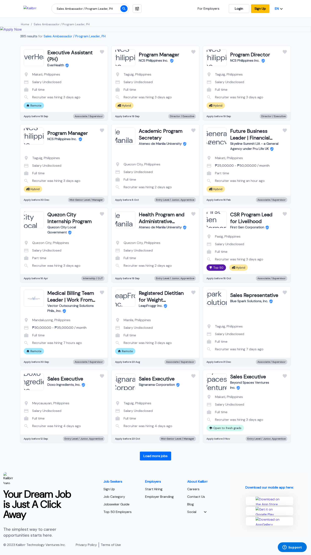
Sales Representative (254, 295)
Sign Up (260, 8)
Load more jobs (155, 456)
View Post (47, 96)
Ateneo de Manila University (160, 143)
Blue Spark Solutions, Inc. (249, 301)
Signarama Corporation (157, 384)
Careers (193, 489)
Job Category (114, 496)
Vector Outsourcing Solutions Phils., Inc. (70, 308)
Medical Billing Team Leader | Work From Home (70, 300)
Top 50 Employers (117, 512)
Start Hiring (153, 489)
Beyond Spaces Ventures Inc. (249, 385)
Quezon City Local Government (61, 229)
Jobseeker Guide (116, 504)
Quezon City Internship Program (69, 218)
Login (239, 8)
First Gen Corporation (247, 227)
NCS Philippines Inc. (154, 60)
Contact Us (196, 496)
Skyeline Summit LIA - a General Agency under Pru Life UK (254, 146)
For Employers (208, 8)
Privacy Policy (86, 545)
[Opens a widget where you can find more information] (292, 547)
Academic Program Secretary (160, 134)
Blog (190, 504)
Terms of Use (111, 545)
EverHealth (55, 65)
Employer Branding (159, 496)
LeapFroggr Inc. (150, 305)
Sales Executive (65, 378)
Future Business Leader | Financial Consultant (250, 138)
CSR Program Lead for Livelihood (251, 218)
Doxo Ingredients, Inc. (63, 384)
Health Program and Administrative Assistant (161, 221)
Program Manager (159, 54)
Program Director (250, 54)
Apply (81, 96)
